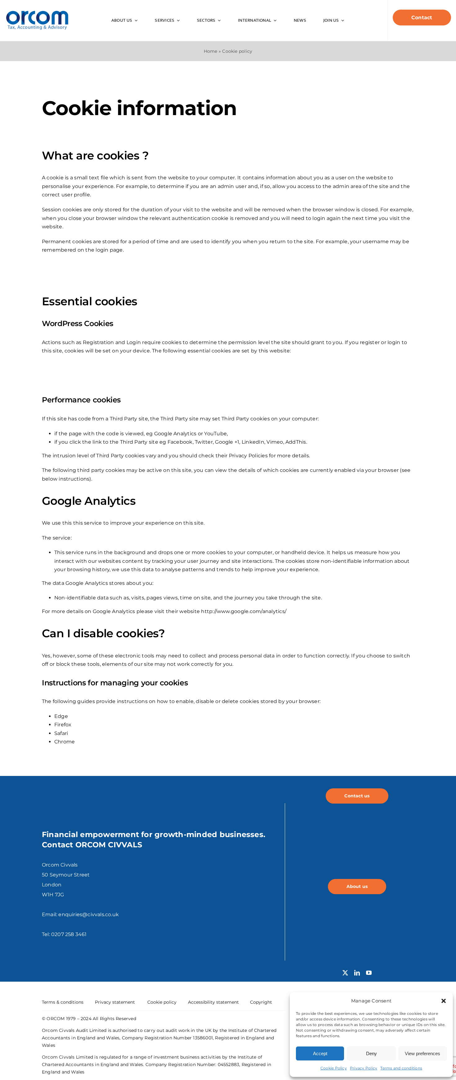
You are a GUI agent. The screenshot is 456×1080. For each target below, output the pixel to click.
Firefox (63, 725)
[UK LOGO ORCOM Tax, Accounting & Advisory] (37, 13)
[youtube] (369, 972)
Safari (61, 733)
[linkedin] (357, 972)
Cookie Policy (333, 1068)
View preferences (422, 1053)
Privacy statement (115, 1002)
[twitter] (345, 972)
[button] (443, 1001)
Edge (61, 716)
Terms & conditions (62, 1002)
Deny (371, 1053)
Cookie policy (162, 1002)
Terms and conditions (401, 1068)
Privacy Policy (363, 1068)
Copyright (261, 1002)
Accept (320, 1053)
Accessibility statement (213, 1002)
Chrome (64, 742)
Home (210, 51)
